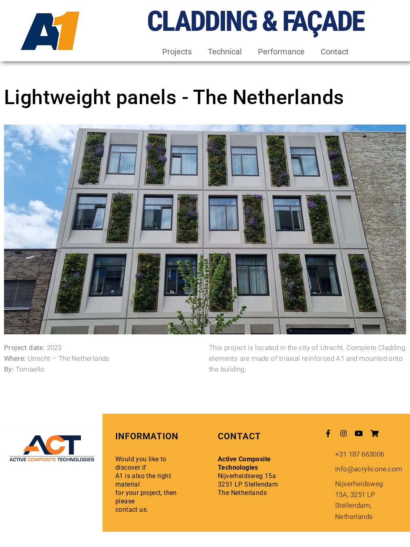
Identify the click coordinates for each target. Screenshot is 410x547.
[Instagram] (343, 433)
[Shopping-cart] (374, 433)
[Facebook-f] (328, 433)
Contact (335, 51)
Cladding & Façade (255, 21)
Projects (177, 51)
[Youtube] (359, 433)
